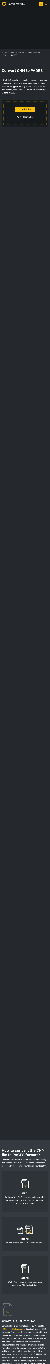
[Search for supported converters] (41, 4)
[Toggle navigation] (46, 4)
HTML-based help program (13, 1329)
